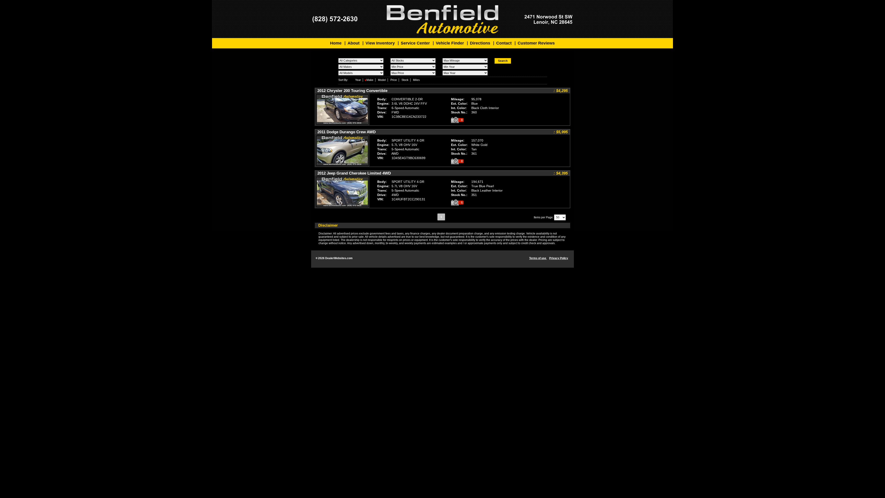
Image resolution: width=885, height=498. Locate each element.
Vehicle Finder (450, 43)
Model (382, 80)
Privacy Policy (558, 258)
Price (393, 80)
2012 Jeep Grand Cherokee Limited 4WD (354, 173)
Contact (504, 43)
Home (336, 43)
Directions (480, 43)
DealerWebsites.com (339, 258)
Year (358, 80)
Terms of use (538, 258)
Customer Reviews (536, 43)
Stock (404, 80)
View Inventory (380, 43)
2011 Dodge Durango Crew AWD (346, 132)
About (354, 43)
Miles (416, 80)
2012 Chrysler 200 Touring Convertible (352, 91)
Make (369, 80)
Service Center (415, 43)
